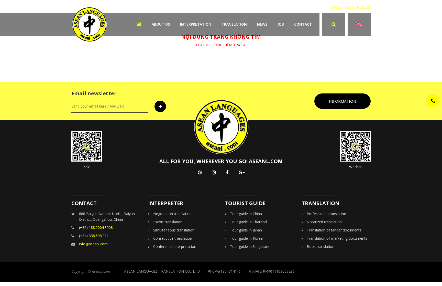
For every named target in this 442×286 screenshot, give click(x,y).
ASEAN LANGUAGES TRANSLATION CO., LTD (162, 271)
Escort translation (167, 221)
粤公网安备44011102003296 (271, 271)
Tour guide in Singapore (249, 246)
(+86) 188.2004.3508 (96, 227)
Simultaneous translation (173, 230)
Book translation (320, 246)
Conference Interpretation (174, 246)
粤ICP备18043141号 (224, 271)
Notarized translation (324, 221)
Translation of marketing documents (337, 238)
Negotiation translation (172, 213)
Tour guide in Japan (246, 230)
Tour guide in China (246, 213)
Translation (234, 24)
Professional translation (326, 213)
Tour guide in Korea (246, 238)
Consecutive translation (172, 238)
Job (281, 24)
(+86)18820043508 (351, 7)
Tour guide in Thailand (248, 221)
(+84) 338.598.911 (94, 235)
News (262, 24)
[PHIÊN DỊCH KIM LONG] (89, 24)
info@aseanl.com (93, 243)
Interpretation (195, 24)
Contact (303, 24)
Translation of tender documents (334, 230)
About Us (161, 24)
